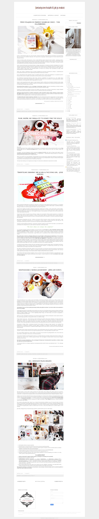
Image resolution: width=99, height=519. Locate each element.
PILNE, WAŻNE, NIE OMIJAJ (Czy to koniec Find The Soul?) (40, 118)
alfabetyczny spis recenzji (40, 15)
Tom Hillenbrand (35, 111)
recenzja (29, 111)
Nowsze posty (21, 481)
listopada (69, 84)
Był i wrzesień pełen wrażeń (40, 361)
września (69, 97)
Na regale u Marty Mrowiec (71, 145)
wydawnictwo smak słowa (44, 111)
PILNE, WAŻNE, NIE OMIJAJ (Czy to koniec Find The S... (73, 90)
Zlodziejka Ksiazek (70, 159)
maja (68, 103)
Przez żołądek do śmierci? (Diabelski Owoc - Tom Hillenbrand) (40, 23)
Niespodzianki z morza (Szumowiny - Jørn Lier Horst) (40, 270)
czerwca (68, 101)
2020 (68, 77)
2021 (68, 75)
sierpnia (69, 99)
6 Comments (27, 260)
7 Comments (27, 164)
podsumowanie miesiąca (26, 475)
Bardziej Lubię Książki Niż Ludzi (72, 140)
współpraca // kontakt (53, 15)
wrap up (33, 475)
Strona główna (41, 481)
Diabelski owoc (24, 111)
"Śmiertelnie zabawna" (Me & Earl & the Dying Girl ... (74, 92)
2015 (68, 110)
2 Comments (27, 351)
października (69, 86)
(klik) (47, 451)
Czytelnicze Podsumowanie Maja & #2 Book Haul (73, 123)
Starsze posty (58, 481)
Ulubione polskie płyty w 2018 (72, 167)
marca (68, 105)
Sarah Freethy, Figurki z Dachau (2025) (73, 146)
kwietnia (69, 104)
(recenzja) (19, 398)
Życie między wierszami (71, 152)
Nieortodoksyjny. (70, 166)
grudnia (68, 83)
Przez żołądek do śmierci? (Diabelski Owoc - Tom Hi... (73, 88)
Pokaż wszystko (79, 172)
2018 (68, 79)
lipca (68, 100)
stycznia (68, 108)
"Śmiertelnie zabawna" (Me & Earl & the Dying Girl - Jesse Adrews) (40, 173)
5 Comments (27, 109)
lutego (68, 107)
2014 (68, 111)
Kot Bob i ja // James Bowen (71, 117)
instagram (62, 15)
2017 (68, 81)
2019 (68, 78)
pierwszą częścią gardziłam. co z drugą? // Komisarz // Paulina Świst (73, 129)
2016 (68, 82)
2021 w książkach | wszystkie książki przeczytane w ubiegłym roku (73, 161)
